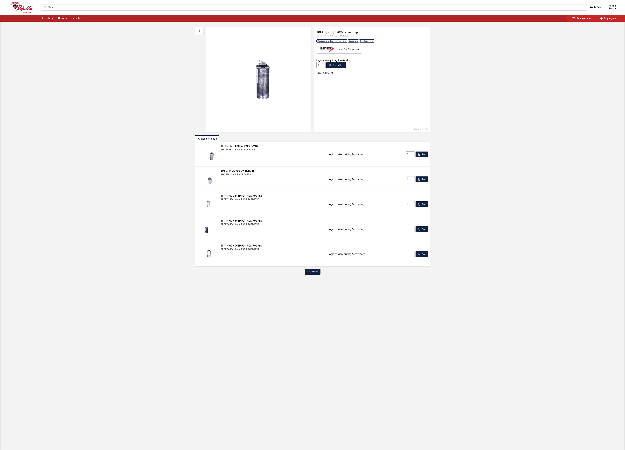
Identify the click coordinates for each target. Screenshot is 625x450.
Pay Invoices (582, 18)
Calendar (76, 18)
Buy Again (607, 18)
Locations (48, 18)
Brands (62, 18)
